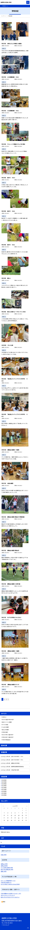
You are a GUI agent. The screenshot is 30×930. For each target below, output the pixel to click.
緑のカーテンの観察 (7, 722)
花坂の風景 (5, 732)
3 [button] (6, 699)
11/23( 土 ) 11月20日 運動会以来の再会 (10, 763)
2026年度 (4, 780)
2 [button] (4, 699)
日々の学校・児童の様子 (7, 734)
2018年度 (4, 795)
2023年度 (4, 785)
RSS (4, 901)
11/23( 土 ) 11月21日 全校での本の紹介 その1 (12, 760)
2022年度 (4, 787)
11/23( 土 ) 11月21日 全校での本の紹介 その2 (12, 756)
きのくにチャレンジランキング (8, 895)
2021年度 (4, 789)
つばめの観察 (5, 727)
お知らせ (4, 717)
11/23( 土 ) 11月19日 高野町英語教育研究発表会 (12, 766)
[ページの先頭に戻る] (28, 928)
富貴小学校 (3, 871)
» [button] (8, 699)
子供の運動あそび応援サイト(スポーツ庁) (11, 893)
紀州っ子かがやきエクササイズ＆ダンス (10, 897)
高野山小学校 (4, 864)
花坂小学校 (3, 855)
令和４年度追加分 (6, 740)
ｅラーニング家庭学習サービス (8, 880)
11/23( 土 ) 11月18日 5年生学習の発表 (10, 770)
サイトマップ (5, 925)
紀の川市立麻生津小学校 (7, 869)
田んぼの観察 (5, 729)
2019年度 (4, 793)
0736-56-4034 (8, 923)
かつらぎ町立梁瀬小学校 (7, 867)
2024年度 (4, 784)
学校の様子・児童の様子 (7, 737)
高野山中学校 (4, 866)
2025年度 (4, 782)
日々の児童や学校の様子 (8, 719)
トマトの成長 (5, 724)
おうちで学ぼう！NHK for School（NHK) (10, 884)
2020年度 (4, 791)
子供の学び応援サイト (6, 882)
